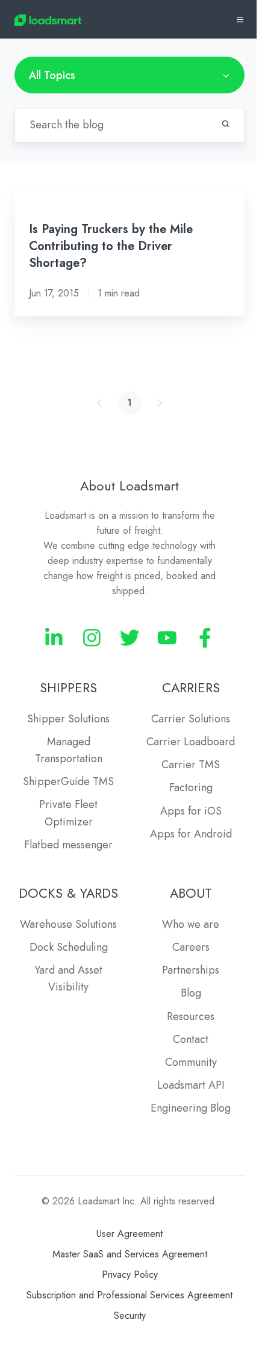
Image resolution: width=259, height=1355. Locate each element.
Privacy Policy (130, 1274)
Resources (190, 1016)
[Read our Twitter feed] (130, 638)
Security (130, 1315)
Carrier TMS (190, 764)
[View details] (54, 638)
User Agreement (129, 1234)
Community (191, 1062)
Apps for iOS (191, 811)
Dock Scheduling (69, 947)
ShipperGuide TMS (68, 781)
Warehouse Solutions (68, 924)
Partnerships (190, 970)
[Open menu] (240, 19)
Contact (190, 1039)
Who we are (190, 924)
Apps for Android (191, 834)
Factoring (191, 787)
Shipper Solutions (68, 719)
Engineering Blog (191, 1108)
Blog (191, 993)
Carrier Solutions (190, 719)
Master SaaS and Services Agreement (129, 1254)
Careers (191, 947)
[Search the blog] (225, 123)
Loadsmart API (191, 1085)
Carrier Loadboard (190, 741)
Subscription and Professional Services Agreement (129, 1295)
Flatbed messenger (68, 845)
